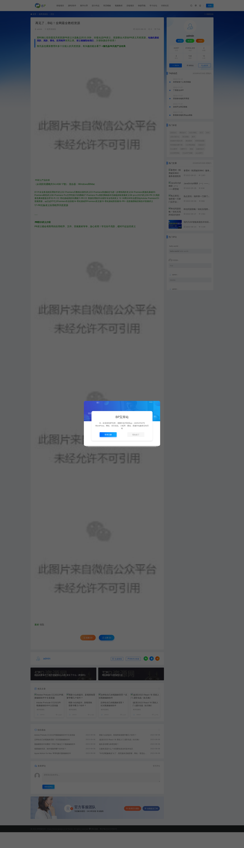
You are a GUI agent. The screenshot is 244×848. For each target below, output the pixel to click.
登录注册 (108, 434)
